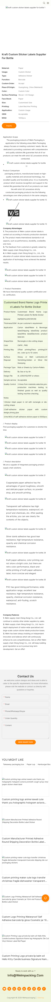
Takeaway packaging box (13, 764)
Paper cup (31, 764)
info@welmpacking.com (25, 975)
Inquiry (9, 126)
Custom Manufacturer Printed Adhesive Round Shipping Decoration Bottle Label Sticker (23, 840)
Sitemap (40, 998)
